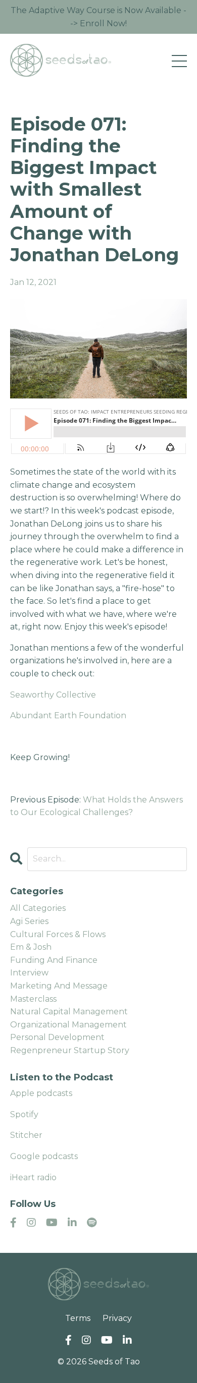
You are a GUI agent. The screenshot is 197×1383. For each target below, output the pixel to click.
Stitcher (26, 1135)
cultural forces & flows (58, 934)
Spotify (24, 1114)
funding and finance (53, 960)
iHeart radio (33, 1177)
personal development (57, 1037)
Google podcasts (44, 1156)
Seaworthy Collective (53, 695)
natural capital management (69, 1011)
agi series (29, 921)
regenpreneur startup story (69, 1050)
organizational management (68, 1024)
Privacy (117, 1318)
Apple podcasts (41, 1093)
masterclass (33, 999)
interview (29, 972)
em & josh (31, 947)
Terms (77, 1318)
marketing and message (59, 986)
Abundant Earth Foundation (68, 715)
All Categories (38, 908)
